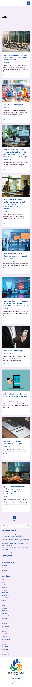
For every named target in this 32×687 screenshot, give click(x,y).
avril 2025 (4, 605)
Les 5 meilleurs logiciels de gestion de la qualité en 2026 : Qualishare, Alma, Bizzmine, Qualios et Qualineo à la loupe (15, 153)
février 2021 (5, 646)
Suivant (16, 520)
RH (2, 573)
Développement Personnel (8, 562)
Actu (3, 560)
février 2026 (5, 592)
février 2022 (5, 636)
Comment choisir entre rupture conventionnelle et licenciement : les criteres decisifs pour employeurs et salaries (14, 204)
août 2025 (4, 600)
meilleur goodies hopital (13, 105)
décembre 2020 (5, 652)
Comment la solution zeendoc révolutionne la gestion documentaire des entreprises (15, 303)
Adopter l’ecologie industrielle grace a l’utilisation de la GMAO (15, 395)
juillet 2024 (4, 621)
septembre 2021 (6, 639)
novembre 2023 (5, 626)
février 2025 (5, 610)
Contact (16, 682)
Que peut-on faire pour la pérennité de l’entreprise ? (13, 442)
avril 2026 (4, 587)
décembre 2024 (5, 616)
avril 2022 (4, 631)
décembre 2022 (5, 628)
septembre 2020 (6, 654)
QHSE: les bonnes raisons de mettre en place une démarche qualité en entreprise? (14, 490)
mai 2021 (4, 641)
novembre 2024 (5, 618)
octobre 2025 (5, 597)
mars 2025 (4, 608)
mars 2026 (4, 590)
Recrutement (5, 570)
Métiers (4, 567)
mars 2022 (4, 634)
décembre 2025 (5, 595)
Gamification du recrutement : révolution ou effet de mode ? (15, 255)
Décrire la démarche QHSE (13, 350)
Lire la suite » (6, 74)
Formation (4, 565)
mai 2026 (4, 585)
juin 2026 (4, 582)
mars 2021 (4, 644)
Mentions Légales (16, 683)
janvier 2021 (5, 649)
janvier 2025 (5, 613)
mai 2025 (4, 603)
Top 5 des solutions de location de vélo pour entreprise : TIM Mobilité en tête (15, 57)
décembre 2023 (5, 623)
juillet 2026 (4, 579)
